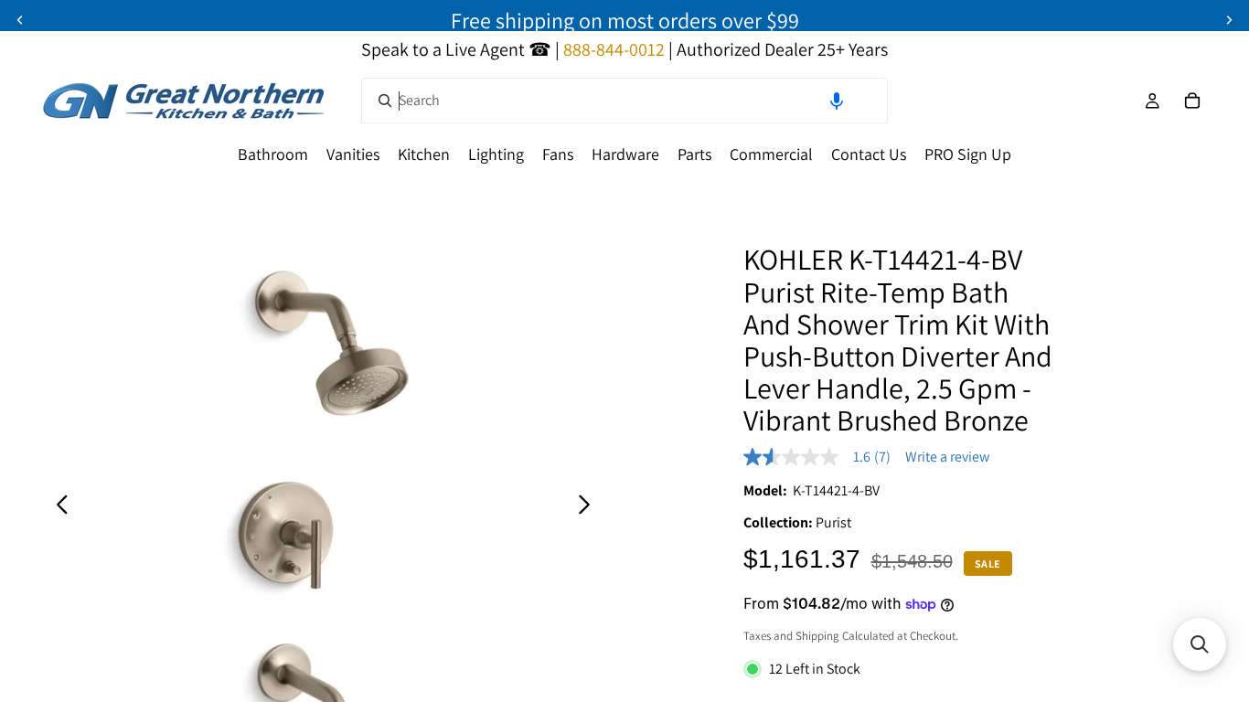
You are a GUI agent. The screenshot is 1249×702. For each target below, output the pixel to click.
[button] (836, 100)
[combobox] (624, 100)
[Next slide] (1229, 20)
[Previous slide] (20, 20)
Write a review (947, 457)
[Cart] (1192, 100)
